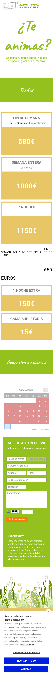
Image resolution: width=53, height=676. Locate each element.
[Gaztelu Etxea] (23, 9)
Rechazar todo (26, 661)
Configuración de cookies (26, 653)
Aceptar (26, 669)
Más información (27, 644)
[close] (48, 611)
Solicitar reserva (17, 519)
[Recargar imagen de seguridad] (8, 511)
